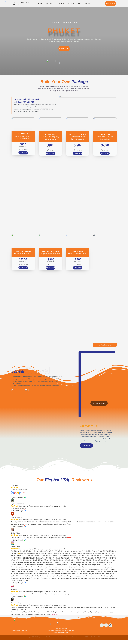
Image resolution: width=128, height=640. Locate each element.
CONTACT (87, 3)
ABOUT (79, 3)
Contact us (86, 445)
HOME (40, 3)
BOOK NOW (23, 153)
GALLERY (61, 3)
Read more (55, 614)
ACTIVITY (71, 3)
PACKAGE (49, 3)
